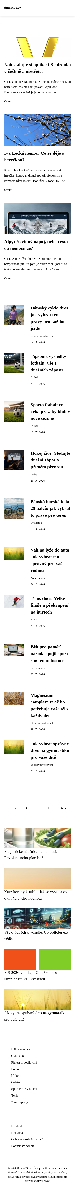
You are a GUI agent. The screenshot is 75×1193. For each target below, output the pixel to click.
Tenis (34, 619)
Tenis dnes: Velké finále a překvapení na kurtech (49, 605)
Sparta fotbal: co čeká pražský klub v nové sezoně (50, 411)
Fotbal (34, 377)
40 (48, 808)
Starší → (65, 808)
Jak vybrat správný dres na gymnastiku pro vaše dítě (50, 750)
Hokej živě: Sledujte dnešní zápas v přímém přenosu (50, 460)
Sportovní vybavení (42, 336)
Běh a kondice (39, 668)
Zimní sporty (38, 578)
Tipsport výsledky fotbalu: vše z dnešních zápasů (48, 363)
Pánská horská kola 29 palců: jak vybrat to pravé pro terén (50, 508)
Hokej (34, 474)
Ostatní (8, 101)
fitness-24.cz (12, 8)
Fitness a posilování (42, 723)
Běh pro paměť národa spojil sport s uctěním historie (49, 653)
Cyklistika (36, 522)
